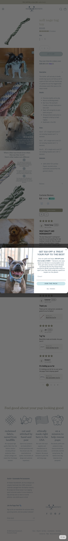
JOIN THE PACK (51, 283)
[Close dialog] (66, 250)
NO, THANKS (51, 289)
